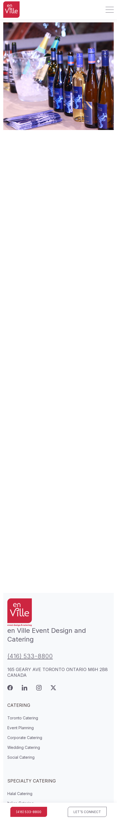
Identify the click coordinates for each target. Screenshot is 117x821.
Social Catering (21, 757)
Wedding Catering (23, 747)
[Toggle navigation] (108, 9)
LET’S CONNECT (87, 812)
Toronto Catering (22, 718)
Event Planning (20, 727)
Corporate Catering (24, 737)
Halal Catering (19, 793)
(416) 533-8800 (30, 656)
